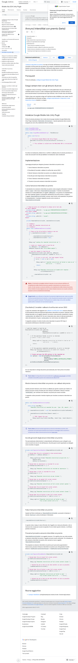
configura (47, 80)
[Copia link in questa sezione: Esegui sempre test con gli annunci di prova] (62, 86)
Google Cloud (62, 629)
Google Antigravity (63, 626)
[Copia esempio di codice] (72, 126)
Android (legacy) (32, 60)
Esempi (25, 10)
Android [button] (29, 104)
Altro (35, 2)
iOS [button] (35, 104)
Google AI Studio (63, 624)
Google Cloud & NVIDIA (27, 626)
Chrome (61, 619)
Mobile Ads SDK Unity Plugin (11, 7)
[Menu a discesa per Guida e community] (30, 2)
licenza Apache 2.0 (62, 603)
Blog (42, 616)
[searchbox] (10, 15)
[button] (10, 43)
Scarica (19, 10)
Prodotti (34, 24)
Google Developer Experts (28, 621)
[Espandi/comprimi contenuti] (36, 36)
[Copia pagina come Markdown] (31, 32)
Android (45, 57)
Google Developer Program (28, 616)
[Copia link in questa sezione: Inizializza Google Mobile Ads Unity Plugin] (61, 115)
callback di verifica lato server (55, 310)
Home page (28, 24)
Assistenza (33, 10)
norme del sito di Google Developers (35, 604)
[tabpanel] (49, 108)
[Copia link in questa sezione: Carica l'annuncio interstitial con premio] (54, 186)
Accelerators (25, 624)
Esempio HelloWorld (33, 594)
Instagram (43, 621)
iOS (54, 57)
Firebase (61, 621)
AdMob (10, 2)
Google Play (62, 631)
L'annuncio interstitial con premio (34, 64)
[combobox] (51, 1)
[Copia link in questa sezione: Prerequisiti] (36, 76)
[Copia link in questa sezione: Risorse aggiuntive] (42, 591)
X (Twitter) (43, 626)
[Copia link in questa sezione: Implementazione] (41, 161)
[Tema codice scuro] (69, 126)
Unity (61, 57)
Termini (24, 659)
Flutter (69, 57)
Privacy (29, 659)
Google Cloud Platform (27, 651)
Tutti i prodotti (25, 653)
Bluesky (43, 619)
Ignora (63, 22)
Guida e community (23, 2)
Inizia (71, 22)
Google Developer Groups (28, 619)
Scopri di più (54, 432)
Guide (3, 10)
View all (61, 634)
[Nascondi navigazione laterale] (18, 660)
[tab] (28, 104)
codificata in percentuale (59, 376)
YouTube (43, 629)
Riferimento (11, 10)
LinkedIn (43, 624)
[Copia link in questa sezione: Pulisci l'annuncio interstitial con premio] (54, 510)
